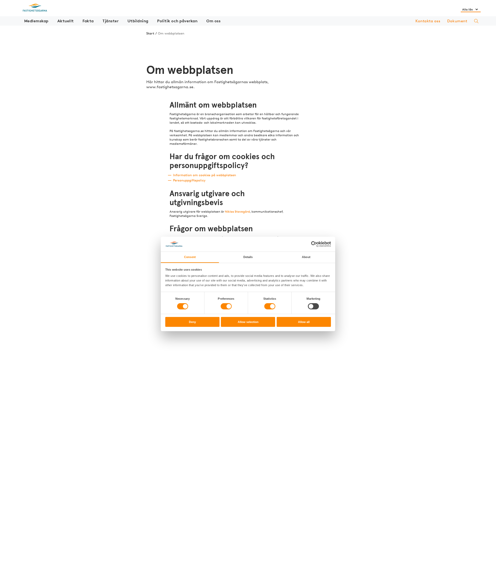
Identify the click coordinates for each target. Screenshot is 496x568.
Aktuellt (65, 20)
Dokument (457, 21)
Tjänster (110, 20)
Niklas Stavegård (237, 211)
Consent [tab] (190, 257)
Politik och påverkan (177, 20)
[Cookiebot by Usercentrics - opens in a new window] (314, 244)
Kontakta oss (427, 21)
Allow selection (248, 322)
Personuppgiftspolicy (189, 180)
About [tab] (306, 257)
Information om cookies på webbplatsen (204, 175)
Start (150, 33)
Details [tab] (248, 257)
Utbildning (137, 20)
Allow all (304, 322)
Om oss (213, 20)
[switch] (226, 306)
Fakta (88, 20)
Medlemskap (36, 20)
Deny (192, 322)
